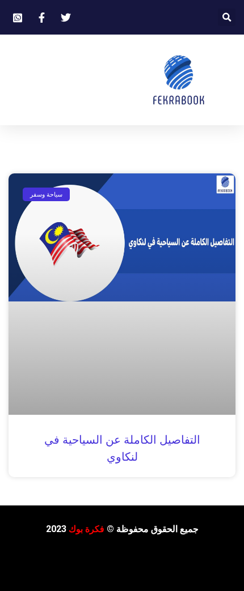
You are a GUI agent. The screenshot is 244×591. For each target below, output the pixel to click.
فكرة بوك (86, 529)
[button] (226, 17)
